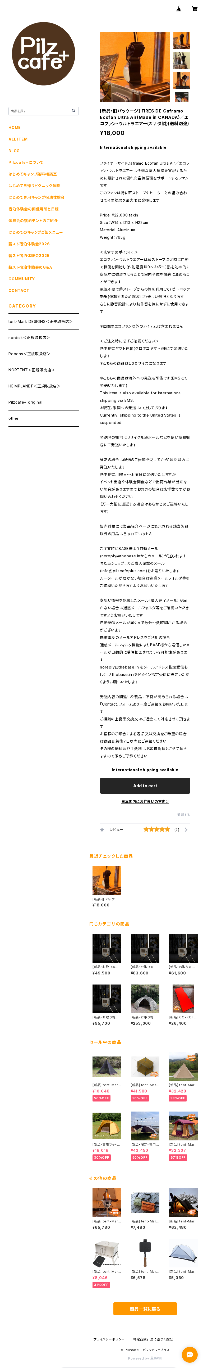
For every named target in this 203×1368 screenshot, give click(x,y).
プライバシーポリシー (109, 1339)
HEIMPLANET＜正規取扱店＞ (34, 386)
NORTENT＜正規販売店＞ (31, 370)
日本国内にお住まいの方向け (145, 801)
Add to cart (145, 785)
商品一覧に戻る (145, 1309)
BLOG (14, 150)
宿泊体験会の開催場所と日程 (33, 209)
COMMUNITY (21, 279)
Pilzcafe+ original (25, 402)
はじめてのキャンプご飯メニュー (35, 232)
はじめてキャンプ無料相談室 (32, 174)
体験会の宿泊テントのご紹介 (33, 220)
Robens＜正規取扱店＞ (29, 353)
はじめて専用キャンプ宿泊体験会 (36, 197)
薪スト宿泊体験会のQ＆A (30, 267)
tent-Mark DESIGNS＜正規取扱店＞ (40, 321)
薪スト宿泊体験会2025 (29, 255)
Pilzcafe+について (25, 162)
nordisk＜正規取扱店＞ (29, 337)
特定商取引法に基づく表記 (153, 1339)
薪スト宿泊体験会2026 (29, 244)
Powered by (139, 1358)
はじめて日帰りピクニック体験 (34, 185)
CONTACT (18, 290)
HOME (14, 127)
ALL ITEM (17, 139)
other (13, 418)
